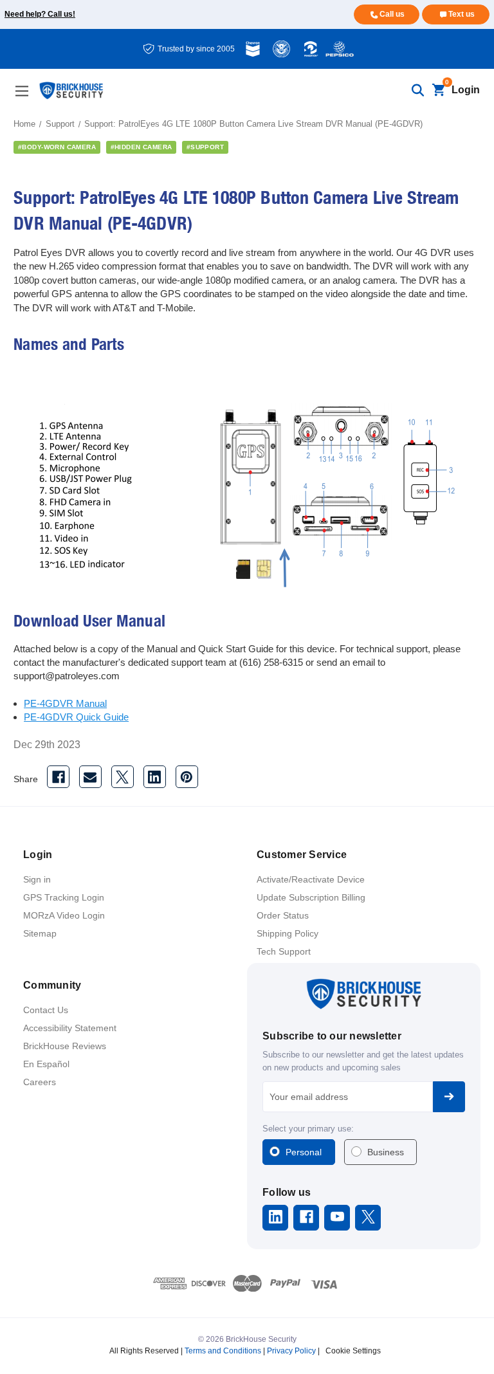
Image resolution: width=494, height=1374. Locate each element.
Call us (392, 14)
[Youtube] (337, 1216)
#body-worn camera (57, 147)
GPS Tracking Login (63, 897)
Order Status (283, 915)
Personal (304, 1152)
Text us (461, 14)
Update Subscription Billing (311, 897)
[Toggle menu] (21, 91)
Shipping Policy (287, 933)
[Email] (90, 776)
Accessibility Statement (69, 1028)
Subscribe (449, 1096)
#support (205, 147)
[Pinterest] (187, 776)
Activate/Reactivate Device (311, 879)
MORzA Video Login (64, 915)
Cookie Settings (353, 1350)
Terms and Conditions (223, 1350)
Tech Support (284, 951)
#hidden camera (141, 147)
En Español (46, 1064)
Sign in (37, 879)
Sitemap (40, 933)
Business (385, 1152)
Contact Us (45, 1010)
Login (466, 89)
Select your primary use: (308, 1128)
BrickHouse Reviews (64, 1046)
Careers (39, 1082)
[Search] (417, 90)
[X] (122, 776)
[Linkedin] (154, 776)
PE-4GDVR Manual (65, 703)
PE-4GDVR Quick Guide (76, 716)
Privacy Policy (291, 1350)
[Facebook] (58, 776)
